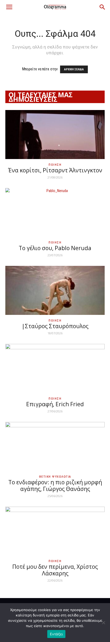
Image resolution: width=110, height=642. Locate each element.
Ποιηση (55, 164)
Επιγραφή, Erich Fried (55, 404)
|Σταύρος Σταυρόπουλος (55, 326)
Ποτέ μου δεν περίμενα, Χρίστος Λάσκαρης (55, 570)
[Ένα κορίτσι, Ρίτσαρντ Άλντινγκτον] (55, 134)
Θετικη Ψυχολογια (55, 476)
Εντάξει (56, 634)
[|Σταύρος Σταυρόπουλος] (55, 290)
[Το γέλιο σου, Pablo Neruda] (55, 212)
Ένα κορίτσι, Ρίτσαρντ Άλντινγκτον (55, 170)
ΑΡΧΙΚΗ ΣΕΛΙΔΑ (74, 69)
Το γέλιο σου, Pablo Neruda (55, 248)
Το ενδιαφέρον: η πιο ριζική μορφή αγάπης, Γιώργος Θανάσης (55, 485)
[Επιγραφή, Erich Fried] (55, 368)
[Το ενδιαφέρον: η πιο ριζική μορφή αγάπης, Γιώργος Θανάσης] (55, 446)
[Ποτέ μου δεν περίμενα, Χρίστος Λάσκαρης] (55, 531)
